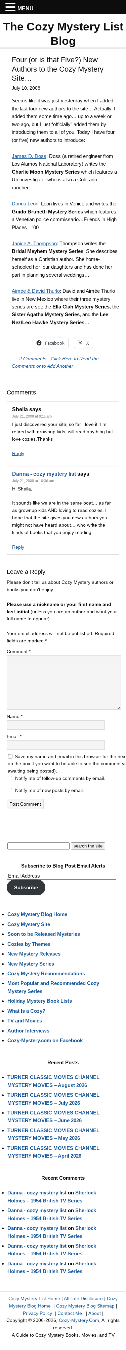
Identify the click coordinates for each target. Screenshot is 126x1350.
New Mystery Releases (33, 954)
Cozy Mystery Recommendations (46, 973)
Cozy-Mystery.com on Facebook (45, 1040)
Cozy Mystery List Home (34, 1298)
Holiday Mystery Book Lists (39, 1001)
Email (14, 736)
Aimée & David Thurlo (36, 291)
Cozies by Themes (28, 944)
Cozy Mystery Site (28, 924)
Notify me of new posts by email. (49, 790)
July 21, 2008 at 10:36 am (33, 481)
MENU (25, 8)
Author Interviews (28, 1030)
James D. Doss (29, 156)
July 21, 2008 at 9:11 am (32, 416)
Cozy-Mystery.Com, (79, 1320)
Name (15, 716)
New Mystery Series (30, 964)
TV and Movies (24, 1020)
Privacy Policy (37, 1313)
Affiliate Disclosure (83, 1298)
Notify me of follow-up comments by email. (60, 778)
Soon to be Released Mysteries (43, 934)
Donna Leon (25, 203)
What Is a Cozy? (26, 1011)
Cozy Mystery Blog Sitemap (85, 1306)
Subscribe (26, 887)
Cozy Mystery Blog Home (37, 914)
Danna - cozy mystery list (44, 474)
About (94, 1313)
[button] (11, 7)
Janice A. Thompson (34, 243)
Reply (18, 453)
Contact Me (69, 1313)
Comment (19, 651)
